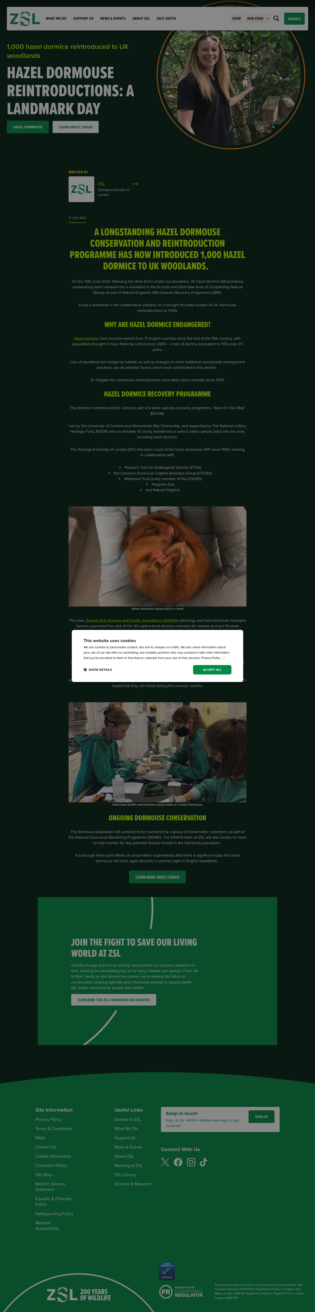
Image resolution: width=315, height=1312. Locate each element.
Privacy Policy (211, 658)
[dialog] (157, 656)
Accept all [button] (212, 670)
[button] (98, 669)
